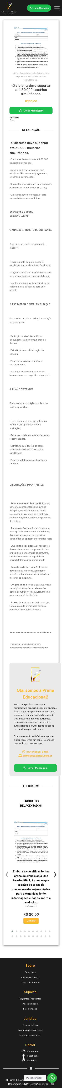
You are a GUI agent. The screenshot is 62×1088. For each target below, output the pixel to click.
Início (15, 73)
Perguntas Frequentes (30, 999)
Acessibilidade (30, 1004)
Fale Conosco (30, 1009)
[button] (39, 8)
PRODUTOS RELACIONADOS (31, 803)
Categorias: (14, 117)
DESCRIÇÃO (31, 130)
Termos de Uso (30, 1025)
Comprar (31, 920)
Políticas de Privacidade (30, 1030)
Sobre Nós (30, 972)
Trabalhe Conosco (30, 977)
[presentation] (6, 874)
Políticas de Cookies (30, 1035)
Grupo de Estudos (30, 982)
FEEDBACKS (31, 786)
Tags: (11, 120)
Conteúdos (25, 73)
